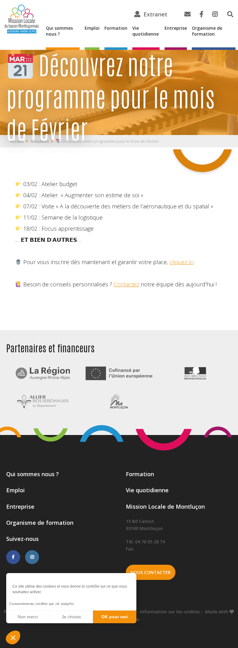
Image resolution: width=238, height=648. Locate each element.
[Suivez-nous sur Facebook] (13, 557)
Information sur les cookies (170, 612)
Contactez (126, 284)
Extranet (155, 14)
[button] (13, 637)
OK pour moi (114, 616)
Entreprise (176, 28)
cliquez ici (182, 262)
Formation (115, 28)
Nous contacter (150, 572)
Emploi (92, 28)
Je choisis (71, 616)
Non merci (28, 616)
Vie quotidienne (145, 31)
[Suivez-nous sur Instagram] (32, 557)
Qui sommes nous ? (59, 31)
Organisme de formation (207, 31)
